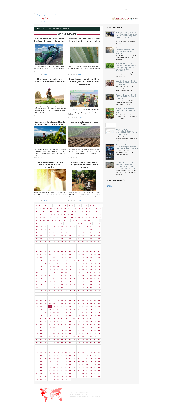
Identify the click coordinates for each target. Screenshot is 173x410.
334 (91, 263)
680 (66, 330)
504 (66, 297)
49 (68, 211)
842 (74, 361)
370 (41, 272)
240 (99, 245)
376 (66, 272)
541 (87, 303)
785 (37, 352)
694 (58, 333)
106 (73, 220)
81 (47, 217)
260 (50, 251)
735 (95, 340)
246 (58, 248)
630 (58, 321)
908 (83, 373)
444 (83, 284)
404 (50, 278)
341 (54, 266)
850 (41, 364)
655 (95, 324)
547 (45, 306)
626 (41, 321)
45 (54, 211)
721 (37, 340)
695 (62, 333)
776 (66, 349)
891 (79, 370)
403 (45, 278)
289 (37, 257)
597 (54, 315)
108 (81, 220)
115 (45, 223)
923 (79, 376)
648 (66, 324)
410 (74, 278)
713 (70, 337)
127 (95, 223)
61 (44, 214)
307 (45, 260)
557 (87, 306)
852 (50, 364)
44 (51, 211)
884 (50, 370)
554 (74, 306)
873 (70, 367)
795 (79, 352)
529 (37, 303)
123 (78, 223)
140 (83, 226)
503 (62, 297)
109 (85, 220)
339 (45, 266)
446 (91, 284)
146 (41, 229)
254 (91, 248)
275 (45, 254)
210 (41, 242)
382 (91, 272)
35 (86, 208)
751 (95, 343)
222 (91, 242)
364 (83, 269)
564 (50, 309)
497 (37, 297)
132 (50, 226)
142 (91, 226)
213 (54, 242)
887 (62, 370)
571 (79, 309)
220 (83, 242)
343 (62, 266)
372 (50, 272)
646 (58, 324)
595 (45, 315)
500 (50, 297)
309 (54, 260)
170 (74, 232)
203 (79, 239)
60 (40, 214)
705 (37, 337)
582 (58, 312)
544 (99, 303)
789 (54, 352)
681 (70, 330)
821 (54, 358)
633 (70, 321)
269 (87, 251)
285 (87, 254)
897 (37, 373)
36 (89, 208)
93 (89, 217)
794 (74, 352)
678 (58, 330)
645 (54, 324)
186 (74, 236)
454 (58, 288)
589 (87, 312)
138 (74, 226)
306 (41, 260)
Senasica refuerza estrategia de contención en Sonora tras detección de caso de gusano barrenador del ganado (126, 34)
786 (41, 352)
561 (37, 309)
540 (83, 303)
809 (70, 355)
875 (79, 367)
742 (58, 343)
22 (40, 208)
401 (37, 278)
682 (74, 330)
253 (87, 248)
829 (87, 358)
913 (37, 376)
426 (74, 281)
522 (74, 300)
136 (66, 226)
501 (54, 297)
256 (99, 248)
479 (95, 291)
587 (79, 312)
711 (62, 337)
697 (70, 333)
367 (95, 269)
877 (87, 367)
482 (41, 294)
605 (87, 315)
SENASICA (110, 187)
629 (54, 321)
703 (95, 333)
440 (66, 284)
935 (62, 379)
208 (99, 239)
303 (95, 257)
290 (41, 257)
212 (49, 242)
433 (37, 284)
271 (95, 251)
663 (62, 327)
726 (58, 340)
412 (83, 278)
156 (83, 229)
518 (58, 300)
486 (58, 294)
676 (50, 330)
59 (36, 214)
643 (45, 324)
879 (95, 367)
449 (37, 288)
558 (91, 306)
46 (58, 211)
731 (79, 340)
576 (99, 309)
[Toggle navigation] (34, 13)
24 (47, 208)
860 (83, 364)
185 (70, 236)
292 (50, 257)
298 (74, 257)
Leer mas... (45, 74)
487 (62, 294)
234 (74, 245)
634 (74, 321)
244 (50, 248)
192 (99, 236)
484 (50, 294)
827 (79, 358)
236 (83, 245)
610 (41, 318)
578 (41, 312)
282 (74, 254)
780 (83, 349)
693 (54, 333)
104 (64, 220)
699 (79, 333)
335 (95, 263)
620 (83, 318)
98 (40, 220)
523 (79, 300)
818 (41, 358)
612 (49, 318)
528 (99, 300)
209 (37, 242)
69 (72, 214)
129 (37, 226)
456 (66, 288)
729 (70, 340)
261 (54, 251)
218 (74, 242)
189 (87, 236)
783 (95, 349)
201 (70, 239)
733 (87, 340)
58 (100, 211)
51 (75, 211)
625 (37, 321)
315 (78, 260)
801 (37, 355)
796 (83, 352)
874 (74, 367)
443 (79, 284)
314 (74, 260)
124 (82, 223)
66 (61, 214)
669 (87, 327)
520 (66, 300)
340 (50, 266)
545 (37, 306)
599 (62, 315)
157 (87, 229)
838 (58, 361)
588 (83, 312)
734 (91, 340)
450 (41, 288)
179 (45, 236)
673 (37, 330)
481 (37, 294)
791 (62, 352)
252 (83, 248)
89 (75, 217)
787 (45, 352)
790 (58, 352)
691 (45, 333)
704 (99, 333)
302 (91, 257)
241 (37, 248)
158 (91, 229)
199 (62, 239)
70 (75, 214)
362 (74, 269)
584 (66, 312)
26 (54, 208)
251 (79, 248)
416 (99, 278)
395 (79, 275)
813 (87, 355)
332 (83, 263)
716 (83, 337)
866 (41, 367)
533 (54, 303)
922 (74, 376)
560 (99, 306)
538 (74, 303)
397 (87, 275)
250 (74, 248)
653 (87, 324)
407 (62, 278)
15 (83, 205)
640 (99, 321)
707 (45, 337)
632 (66, 321)
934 (58, 379)
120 (65, 223)
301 (87, 257)
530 (41, 303)
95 (96, 217)
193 (37, 239)
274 (41, 254)
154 (74, 229)
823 (62, 358)
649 (70, 324)
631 (62, 321)
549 (54, 306)
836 (50, 361)
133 (54, 226)
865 (37, 367)
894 (91, 370)
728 (66, 340)
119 (61, 223)
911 (95, 373)
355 (45, 269)
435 (45, 284)
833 (37, 361)
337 (37, 266)
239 (95, 245)
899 (45, 373)
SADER (109, 185)
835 (45, 361)
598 (58, 315)
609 (37, 318)
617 (70, 318)
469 (54, 291)
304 (99, 257)
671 (95, 327)
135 (62, 226)
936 (66, 379)
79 (40, 217)
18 (93, 205)
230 (58, 245)
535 (62, 303)
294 (58, 257)
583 (62, 312)
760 (66, 346)
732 (83, 340)
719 (95, 337)
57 (96, 211)
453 (54, 288)
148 (50, 229)
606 (91, 315)
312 (66, 260)
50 (72, 211)
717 (87, 337)
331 (79, 263)
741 (54, 343)
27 (58, 208)
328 (66, 263)
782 (91, 349)
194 (41, 239)
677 (54, 330)
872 (66, 367)
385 (37, 275)
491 (79, 294)
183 (62, 236)
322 (41, 263)
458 (74, 288)
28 (61, 208)
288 (99, 254)
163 (45, 232)
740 (50, 343)
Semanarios (49, 15)
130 (41, 226)
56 (93, 211)
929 (37, 379)
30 (68, 208)
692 (50, 333)
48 (65, 211)
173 (87, 232)
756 (50, 346)
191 (95, 236)
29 (65, 208)
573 (87, 309)
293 (54, 257)
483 (45, 294)
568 (66, 309)
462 (91, 288)
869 (54, 367)
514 (41, 300)
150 (58, 229)
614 (58, 318)
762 (74, 346)
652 (83, 324)
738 (41, 343)
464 (99, 288)
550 (58, 306)
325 (54, 263)
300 (83, 257)
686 (91, 330)
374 (58, 272)
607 (95, 315)
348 (83, 266)
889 (70, 370)
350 (91, 266)
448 (99, 284)
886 (58, 370)
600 (66, 315)
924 (83, 376)
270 (91, 251)
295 (62, 257)
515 (45, 300)
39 (100, 208)
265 (70, 251)
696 (66, 333)
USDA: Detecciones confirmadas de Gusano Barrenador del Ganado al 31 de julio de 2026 (126, 131)
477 (87, 291)
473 (70, 291)
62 (47, 214)
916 (50, 376)
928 (99, 376)
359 (62, 269)
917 (54, 376)
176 (99, 232)
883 (45, 370)
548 (50, 306)
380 (83, 272)
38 (96, 208)
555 (79, 306)
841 (70, 361)
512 (99, 297)
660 (50, 327)
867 (45, 367)
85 (61, 217)
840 (66, 361)
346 (74, 266)
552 (66, 306)
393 (70, 275)
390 (58, 275)
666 (74, 327)
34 (82, 208)
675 (45, 330)
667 (79, 327)
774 (58, 349)
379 (79, 272)
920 (66, 376)
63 (51, 214)
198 (58, 239)
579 (45, 312)
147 (45, 229)
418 (41, 281)
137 (70, 226)
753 (37, 346)
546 (41, 306)
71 (79, 214)
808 (66, 355)
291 (45, 257)
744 (66, 343)
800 (99, 352)
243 (45, 248)
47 (61, 211)
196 (50, 239)
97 (36, 220)
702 (91, 333)
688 (99, 330)
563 (45, 309)
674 (41, 330)
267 (79, 251)
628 (50, 321)
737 (37, 343)
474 (74, 291)
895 (95, 370)
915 (45, 376)
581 (54, 312)
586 (74, 312)
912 (99, 373)
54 (86, 211)
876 (83, 367)
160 (99, 229)
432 (99, 281)
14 (79, 205)
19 (97, 205)
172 (83, 232)
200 (66, 239)
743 (62, 343)
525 (87, 300)
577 (37, 312)
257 (37, 251)
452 (50, 288)
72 (82, 214)
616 (66, 318)
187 (79, 236)
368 (99, 269)
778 (74, 349)
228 (50, 245)
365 (87, 269)
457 (70, 288)
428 (83, 281)
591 (95, 312)
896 (99, 370)
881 (37, 370)
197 (54, 239)
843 (79, 361)
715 (78, 337)
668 (83, 327)
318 (91, 260)
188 (83, 236)
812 (83, 355)
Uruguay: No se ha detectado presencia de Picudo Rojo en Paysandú (126, 96)
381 (87, 272)
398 (91, 275)
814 (91, 355)
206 (91, 239)
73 (86, 214)
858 (74, 364)
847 (95, 361)
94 (93, 217)
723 (45, 340)
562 (41, 309)
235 (79, 245)
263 (62, 251)
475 (79, 291)
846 (91, 361)
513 (37, 300)
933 (54, 379)
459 (79, 288)
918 (58, 376)
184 (66, 236)
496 (99, 294)
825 (70, 358)
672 (99, 327)
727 (62, 340)
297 (70, 257)
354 (41, 269)
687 (95, 330)
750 (91, 343)
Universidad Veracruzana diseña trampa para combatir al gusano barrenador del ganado (127, 146)
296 (66, 257)
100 (48, 220)
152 (66, 229)
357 (54, 269)
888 (66, 370)
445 (87, 284)
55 (89, 211)
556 (83, 306)
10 (65, 205)
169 (70, 232)
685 (87, 330)
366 (91, 269)
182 (58, 236)
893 (87, 370)
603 (79, 315)
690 (41, 333)
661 (54, 327)
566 (58, 309)
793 (70, 352)
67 (65, 214)
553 (70, 306)
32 (75, 208)
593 (37, 315)
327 (62, 263)
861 (87, 364)
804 (50, 355)
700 (83, 333)
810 (74, 355)
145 (37, 229)
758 (58, 346)
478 (91, 291)
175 (95, 232)
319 (95, 260)
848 (99, 361)
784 (99, 349)
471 (62, 291)
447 (95, 284)
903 (62, 373)
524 (83, 300)
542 (91, 303)
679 (62, 330)
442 (74, 284)
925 (87, 376)
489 (70, 294)
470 (58, 291)
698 (74, 333)
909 (87, 373)
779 (79, 349)
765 (87, 346)
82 (51, 217)
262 (58, 251)
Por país (44, 15)
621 (87, 318)
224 (99, 242)
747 (79, 343)
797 (87, 352)
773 (54, 349)
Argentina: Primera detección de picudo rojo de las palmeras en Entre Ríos (127, 83)
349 (87, 266)
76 (96, 214)
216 (66, 242)
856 (66, 364)
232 (66, 245)
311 (62, 260)
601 (70, 315)
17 (90, 205)
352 (99, 266)
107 (77, 220)
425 (70, 281)
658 (41, 327)
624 (99, 318)
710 (58, 337)
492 (83, 294)
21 (36, 208)
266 (74, 251)
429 (87, 281)
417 (37, 281)
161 (37, 232)
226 (41, 245)
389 (54, 275)
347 (79, 266)
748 (83, 343)
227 (45, 245)
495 (95, 294)
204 (83, 239)
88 (72, 217)
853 (54, 364)
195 (45, 239)
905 (70, 373)
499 (45, 297)
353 (37, 269)
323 (45, 263)
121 (70, 223)
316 (83, 260)
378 (74, 272)
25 (51, 208)
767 (95, 346)
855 (62, 364)
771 (45, 349)
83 (54, 217)
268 (83, 251)
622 (91, 318)
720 (99, 337)
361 (70, 269)
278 (58, 254)
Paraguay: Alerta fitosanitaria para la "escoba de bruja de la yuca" (126, 110)
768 (99, 346)
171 (79, 232)
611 (45, 318)
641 (37, 324)
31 (72, 208)
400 (99, 275)
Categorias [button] (39, 15)
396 (83, 275)
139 (79, 226)
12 (72, 205)
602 (74, 315)
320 (99, 260)
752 (99, 343)
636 (83, 321)
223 (95, 242)
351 (95, 266)
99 (44, 220)
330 (74, 263)
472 (66, 291)
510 (91, 297)
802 (41, 355)
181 (54, 236)
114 (41, 223)
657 (37, 327)
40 (36, 211)
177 (37, 236)
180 (50, 236)
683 (79, 330)
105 (68, 220)
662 (58, 327)
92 (86, 217)
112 (97, 220)
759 (62, 346)
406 (58, 278)
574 (91, 309)
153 (70, 229)
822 (58, 358)
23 (44, 208)
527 (95, 300)
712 (66, 337)
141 (87, 226)
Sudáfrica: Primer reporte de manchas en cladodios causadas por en (126, 165)
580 (50, 312)
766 (91, 346)
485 (54, 294)
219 (78, 242)
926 (91, 376)
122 (74, 223)
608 (99, 315)
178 (41, 236)
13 (76, 205)
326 (58, 263)
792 (66, 352)
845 (87, 361)
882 (41, 370)
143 (95, 226)
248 (66, 248)
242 (41, 248)
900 (50, 373)
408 (66, 278)
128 (99, 223)
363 (79, 269)
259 (45, 251)
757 (54, 346)
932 (50, 379)
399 (95, 275)
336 (99, 263)
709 (54, 337)
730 (74, 340)
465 (37, 291)
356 (50, 269)
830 (91, 358)
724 (50, 340)
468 (50, 291)
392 (66, 275)
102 (56, 220)
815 (95, 355)
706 (41, 337)
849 (37, 364)
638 (91, 321)
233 (70, 245)
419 (45, 281)
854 (58, 364)
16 (86, 205)
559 (95, 306)
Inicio (36, 9)
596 (50, 315)
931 (45, 379)
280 (66, 254)
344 (66, 266)
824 (66, 358)
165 (54, 232)
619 (78, 318)
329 (70, 263)
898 (41, 373)
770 (41, 349)
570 (74, 309)
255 (95, 248)
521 (70, 300)
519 (62, 300)
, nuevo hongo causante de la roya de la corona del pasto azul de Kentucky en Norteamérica (126, 67)
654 (91, 324)
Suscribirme (55, 15)
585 (70, 312)
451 (45, 288)
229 (54, 245)
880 (99, 367)
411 (78, 278)
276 (50, 254)
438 (58, 284)
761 (70, 346)
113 (37, 223)
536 (66, 303)
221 (87, 242)
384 (99, 272)
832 (99, 358)
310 (58, 260)
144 (99, 226)
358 (58, 269)
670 (91, 327)
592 (99, 312)
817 (37, 358)
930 (41, 379)
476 (83, 291)
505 (70, 297)
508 (83, 297)
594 (41, 315)
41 (40, 211)
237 (87, 245)
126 (90, 223)
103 (60, 220)
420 (50, 281)
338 (41, 266)
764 (83, 346)
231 (62, 245)
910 (91, 373)
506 (74, 297)
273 (37, 254)
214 (58, 242)
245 (54, 248)
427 (79, 281)
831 (95, 358)
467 (45, 291)
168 (66, 232)
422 (58, 281)
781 (87, 349)
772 (50, 349)
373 (54, 272)
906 (74, 373)
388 (50, 275)
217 (70, 242)
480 (99, 291)
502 (58, 297)
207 (95, 239)
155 (79, 229)
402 (41, 278)
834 (41, 361)
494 (91, 294)
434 (41, 284)
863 (95, 364)
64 (54, 214)
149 (54, 229)
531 (45, 303)
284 (83, 254)
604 (83, 315)
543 (95, 303)
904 (66, 373)
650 (74, 324)
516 (50, 300)
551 (62, 306)
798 (91, 352)
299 (79, 257)
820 (50, 358)
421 (54, 281)
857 (70, 364)
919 (62, 376)
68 (68, 214)
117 (53, 223)
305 (37, 260)
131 (45, 226)
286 (91, 254)
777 (70, 349)
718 (91, 337)
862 (91, 364)
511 (95, 297)
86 (65, 217)
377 (70, 272)
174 (91, 232)
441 (70, 284)
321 (37, 263)
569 (70, 309)
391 (62, 275)
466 (41, 291)
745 (70, 343)
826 (74, 358)
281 (70, 254)
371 (45, 272)
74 (89, 214)
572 (83, 309)
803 (45, 355)
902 (58, 373)
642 (41, 324)
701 (87, 333)
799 (95, 352)
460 (83, 288)
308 (50, 260)
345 (70, 266)
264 (66, 251)
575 (95, 309)
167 (62, 232)
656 (99, 324)
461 (87, 288)
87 (68, 217)
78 (36, 217)
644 (50, 324)
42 (44, 211)
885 (54, 370)
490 (74, 294)
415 (95, 278)
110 (89, 220)
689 (37, 333)
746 (74, 343)
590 (91, 312)
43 (47, 211)
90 (79, 217)
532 (50, 303)
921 (70, 376)
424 (66, 281)
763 (79, 346)
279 (62, 254)
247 (62, 248)
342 (58, 266)
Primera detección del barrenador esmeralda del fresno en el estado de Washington (125, 50)
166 (58, 232)
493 (87, 294)
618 (74, 318)
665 (70, 327)
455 (62, 288)
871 (62, 367)
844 (83, 361)
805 (54, 355)
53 (82, 211)
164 (50, 232)
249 (70, 248)
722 (41, 340)
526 (91, 300)
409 (70, 278)
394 (74, 275)
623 (95, 318)
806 (58, 355)
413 (87, 278)
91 (82, 217)
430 (91, 281)
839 (62, 361)
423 (62, 281)
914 (41, 376)
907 (79, 373)
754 (41, 346)
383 (95, 272)
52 (79, 211)
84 (58, 217)
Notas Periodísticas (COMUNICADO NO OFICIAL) (56, 29)
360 (66, 269)
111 (93, 220)
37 (93, 208)
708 (50, 337)
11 (69, 205)
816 (99, 355)
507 (79, 297)
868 (50, 367)
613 (54, 318)
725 (54, 340)
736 (99, 340)
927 (95, 376)
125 (86, 223)
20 (100, 205)
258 (41, 251)
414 (91, 278)
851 (45, 364)
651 (79, 324)
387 (45, 275)
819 (45, 358)
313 (70, 260)
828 (83, 358)
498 (41, 297)
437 (54, 284)
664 (66, 327)
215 (62, 242)
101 (52, 220)
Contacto (52, 9)
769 (37, 349)
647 (62, 324)
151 (62, 229)
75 (93, 214)
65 (58, 214)
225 (37, 245)
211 (45, 242)
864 (99, 364)
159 (95, 229)
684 (83, 330)
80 (44, 217)
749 (87, 343)
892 (83, 370)
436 (50, 284)
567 (62, 309)
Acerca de (44, 9)
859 (79, 364)
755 (45, 346)
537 (70, 303)
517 (54, 300)
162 (41, 232)
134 (58, 226)
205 (87, 239)
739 (45, 343)
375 (62, 272)
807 (62, 355)
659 (45, 327)
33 (79, 208)
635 (79, 321)
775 (62, 349)
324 (50, 263)
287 (95, 254)
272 (99, 251)
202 (74, 239)
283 (79, 254)
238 (91, 245)
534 (58, 303)
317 (87, 260)
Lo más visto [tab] (111, 124)
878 (91, 367)
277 (54, 254)
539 (79, 303)
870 (58, 367)
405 (54, 278)
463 (95, 288)
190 (91, 236)
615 (62, 318)
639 (95, 321)
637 (87, 321)
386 (41, 275)
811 (78, 355)
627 (45, 321)
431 (95, 281)
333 (87, 263)
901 (54, 373)
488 (66, 294)
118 (57, 223)
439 (62, 284)
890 (74, 370)
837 (54, 361)
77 (100, 214)
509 (87, 297)
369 (37, 272)
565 (54, 309)
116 (49, 223)
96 (100, 217)
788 (50, 352)
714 (74, 337)
